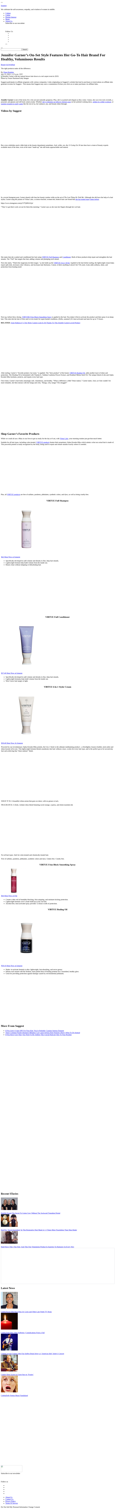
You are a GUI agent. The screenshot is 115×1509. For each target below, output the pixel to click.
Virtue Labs (64, 438)
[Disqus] (57, 1065)
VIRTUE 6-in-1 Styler (62, 263)
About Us (8, 1497)
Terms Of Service (11, 1503)
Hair (13, 65)
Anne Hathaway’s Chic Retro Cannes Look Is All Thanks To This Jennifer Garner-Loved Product (45, 323)
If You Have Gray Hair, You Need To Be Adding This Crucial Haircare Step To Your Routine (38, 1035)
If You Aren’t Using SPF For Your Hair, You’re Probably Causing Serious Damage (34, 1031)
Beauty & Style (6, 65)
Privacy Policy (10, 1501)
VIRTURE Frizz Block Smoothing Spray (37, 317)
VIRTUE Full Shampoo (50, 257)
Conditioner (66, 257)
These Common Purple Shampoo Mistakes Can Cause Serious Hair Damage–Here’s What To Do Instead (42, 1033)
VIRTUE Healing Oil (77, 373)
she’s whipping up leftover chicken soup (56, 102)
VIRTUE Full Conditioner (57, 617)
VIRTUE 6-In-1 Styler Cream (57, 687)
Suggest (4, 6)
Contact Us (9, 1499)
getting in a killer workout (102, 102)
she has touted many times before (87, 199)
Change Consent (34, 1507)
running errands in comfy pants (12, 104)
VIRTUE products (42, 442)
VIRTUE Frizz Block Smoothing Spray (57, 865)
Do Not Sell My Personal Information (14, 1507)
